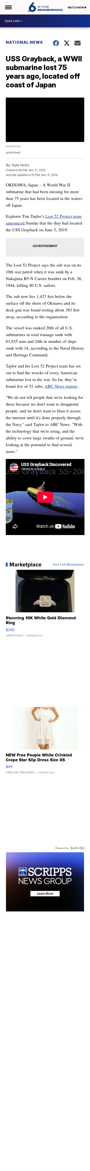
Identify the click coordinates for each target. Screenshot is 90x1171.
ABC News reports (61, 386)
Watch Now (76, 7)
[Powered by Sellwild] (77, 848)
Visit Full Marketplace (68, 564)
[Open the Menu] (8, 7)
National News (24, 42)
